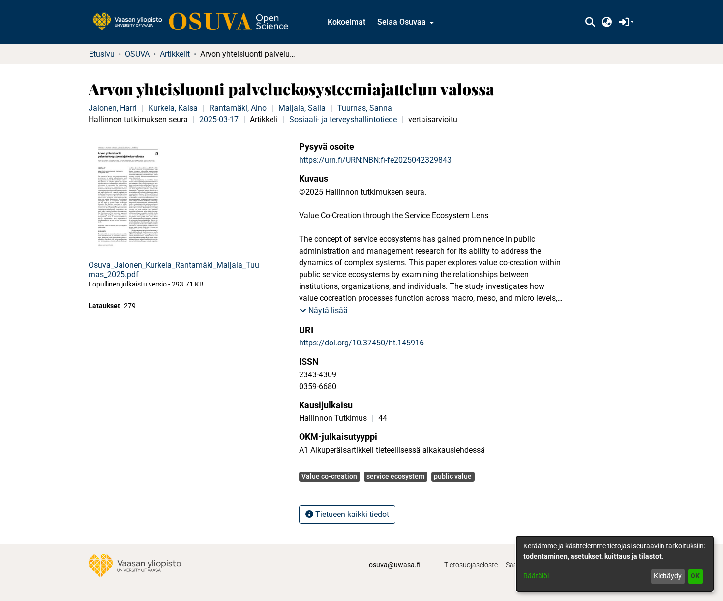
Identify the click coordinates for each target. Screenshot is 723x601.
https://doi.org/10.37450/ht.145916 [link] (361, 342)
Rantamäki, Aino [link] (238, 108)
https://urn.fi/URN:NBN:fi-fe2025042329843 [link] (375, 160)
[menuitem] (404, 22)
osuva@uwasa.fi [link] (395, 565)
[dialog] (614, 563)
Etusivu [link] (102, 53)
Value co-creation (329, 476)
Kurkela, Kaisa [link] (173, 108)
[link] (195, 22)
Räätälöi (536, 576)
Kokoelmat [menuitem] (346, 22)
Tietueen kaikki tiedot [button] (351, 514)
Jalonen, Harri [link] (113, 108)
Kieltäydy (668, 576)
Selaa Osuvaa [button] (401, 22)
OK (695, 576)
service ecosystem (395, 476)
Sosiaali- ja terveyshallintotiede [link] (343, 119)
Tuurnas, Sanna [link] (364, 108)
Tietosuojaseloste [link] (471, 565)
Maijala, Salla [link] (302, 108)
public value (453, 476)
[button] (590, 22)
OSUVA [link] (137, 53)
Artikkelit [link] (175, 53)
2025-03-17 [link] (219, 119)
